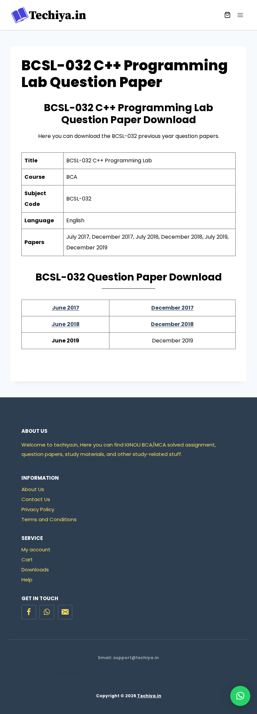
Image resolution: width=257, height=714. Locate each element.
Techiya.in (149, 696)
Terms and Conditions (49, 519)
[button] (240, 696)
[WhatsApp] (46, 612)
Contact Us (35, 499)
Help (26, 579)
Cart (27, 559)
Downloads (35, 569)
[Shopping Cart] (227, 15)
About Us (32, 489)
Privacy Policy (37, 509)
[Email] (65, 612)
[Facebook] (28, 612)
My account (36, 549)
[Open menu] (240, 15)
